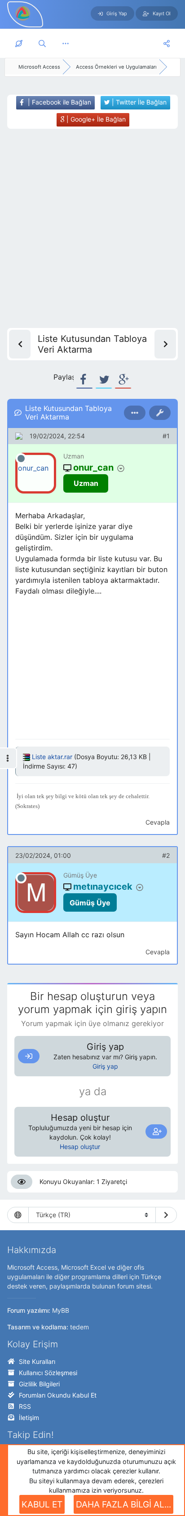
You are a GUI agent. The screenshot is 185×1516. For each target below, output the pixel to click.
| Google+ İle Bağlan (95, 119)
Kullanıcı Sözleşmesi (48, 1372)
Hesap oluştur (80, 1146)
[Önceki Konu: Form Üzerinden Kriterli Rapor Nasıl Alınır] (20, 344)
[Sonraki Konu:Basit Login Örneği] (165, 344)
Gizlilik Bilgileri (39, 1384)
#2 (166, 855)
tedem (79, 1327)
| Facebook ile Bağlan (58, 102)
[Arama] (42, 43)
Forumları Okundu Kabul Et (58, 1395)
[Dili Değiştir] (166, 1215)
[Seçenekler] (134, 413)
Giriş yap (105, 1066)
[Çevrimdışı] (21, 458)
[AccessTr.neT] (23, 13)
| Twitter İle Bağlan (138, 102)
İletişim (29, 1417)
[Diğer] (65, 43)
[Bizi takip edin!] (166, 43)
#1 (166, 436)
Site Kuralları (37, 1361)
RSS (25, 1406)
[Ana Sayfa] (19, 43)
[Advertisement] (92, 228)
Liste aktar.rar (52, 756)
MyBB (60, 1310)
